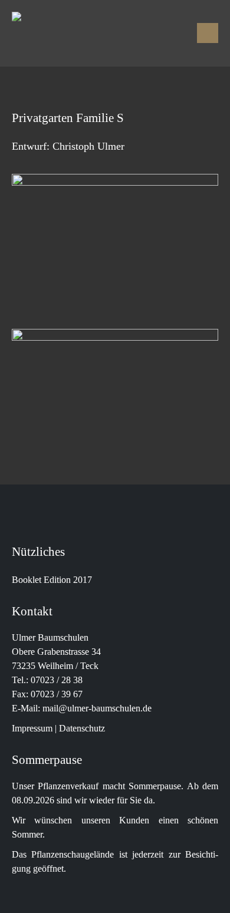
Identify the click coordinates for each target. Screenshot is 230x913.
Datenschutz (82, 728)
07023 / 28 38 (57, 680)
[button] (207, 33)
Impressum (32, 728)
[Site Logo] (88, 33)
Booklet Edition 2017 (52, 580)
